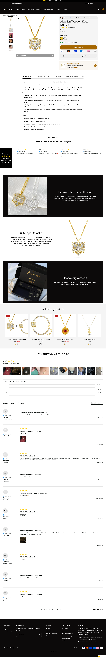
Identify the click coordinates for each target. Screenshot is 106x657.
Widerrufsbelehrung (67, 636)
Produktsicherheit (72, 76)
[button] (14, 158)
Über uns (64, 9)
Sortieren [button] (5, 403)
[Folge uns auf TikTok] (9, 630)
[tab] (97, 403)
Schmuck (38, 9)
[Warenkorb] (102, 9)
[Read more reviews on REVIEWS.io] (6, 162)
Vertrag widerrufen (53, 651)
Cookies (64, 641)
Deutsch (19, 647)
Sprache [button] (12, 403)
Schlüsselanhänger (48, 9)
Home (17, 9)
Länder (23, 9)
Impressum (65, 628)
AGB (63, 631)
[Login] (98, 9)
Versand (48, 631)
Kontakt (48, 628)
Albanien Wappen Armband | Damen (41, 339)
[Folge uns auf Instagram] (5, 630)
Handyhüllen (30, 9)
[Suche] (95, 9)
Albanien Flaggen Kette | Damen (65, 339)
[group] (11, 361)
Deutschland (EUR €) (9, 647)
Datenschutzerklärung (67, 633)
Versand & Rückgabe (43, 76)
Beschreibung (27, 76)
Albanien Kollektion (12, 15)
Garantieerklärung (66, 638)
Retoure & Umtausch (51, 633)
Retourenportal (50, 636)
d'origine (5, 15)
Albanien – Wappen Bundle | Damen (16, 339)
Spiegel (58, 9)
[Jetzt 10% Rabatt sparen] (39, 634)
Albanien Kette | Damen (89, 339)
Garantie (58, 76)
